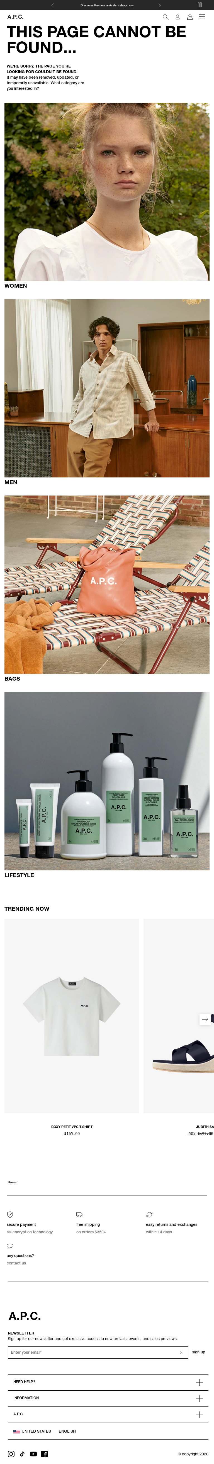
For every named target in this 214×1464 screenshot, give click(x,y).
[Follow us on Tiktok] (22, 1454)
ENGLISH (67, 1432)
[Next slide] (205, 1019)
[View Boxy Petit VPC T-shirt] (71, 1016)
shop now (127, 5)
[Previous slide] (8, 1019)
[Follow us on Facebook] (44, 1454)
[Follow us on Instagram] (11, 1454)
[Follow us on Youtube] (33, 1454)
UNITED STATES (36, 1432)
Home (12, 1182)
